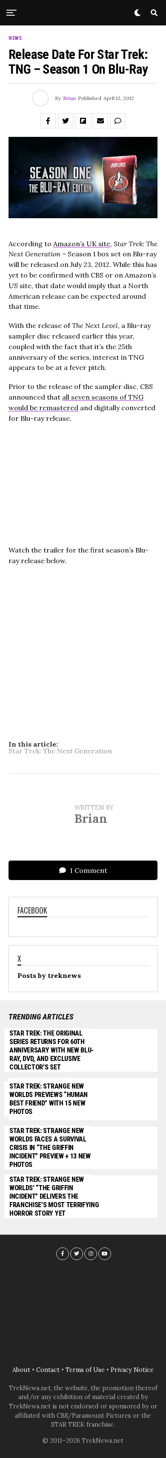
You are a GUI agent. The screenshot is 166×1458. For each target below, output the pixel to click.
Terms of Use (85, 1370)
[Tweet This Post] (65, 120)
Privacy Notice (132, 1370)
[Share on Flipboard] (83, 120)
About (21, 1370)
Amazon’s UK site (81, 243)
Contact (48, 1370)
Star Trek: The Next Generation (60, 750)
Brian (69, 98)
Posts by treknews (49, 975)
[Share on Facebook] (48, 120)
